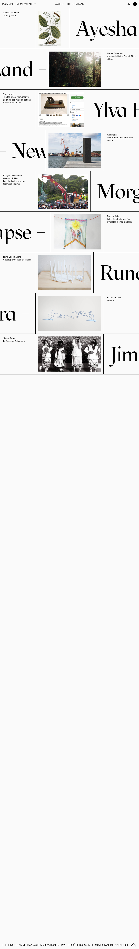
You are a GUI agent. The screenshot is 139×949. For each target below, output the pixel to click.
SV (128, 4)
